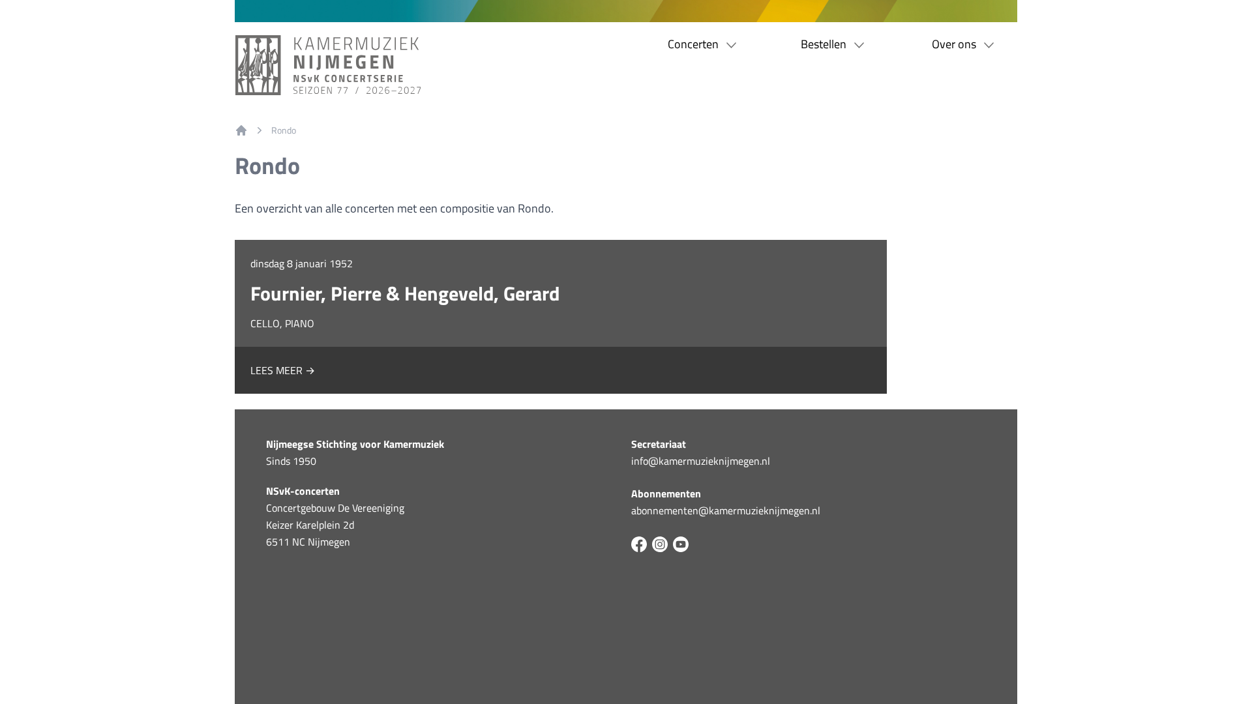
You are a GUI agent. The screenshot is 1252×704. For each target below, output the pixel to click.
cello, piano (282, 323)
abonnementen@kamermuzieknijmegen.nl (725, 510)
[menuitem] (241, 130)
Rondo (283, 130)
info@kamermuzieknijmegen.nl (700, 461)
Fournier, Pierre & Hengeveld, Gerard (404, 293)
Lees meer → (282, 370)
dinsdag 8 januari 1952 (301, 263)
